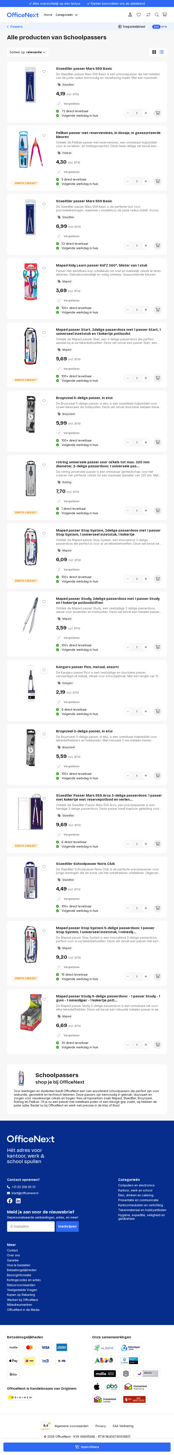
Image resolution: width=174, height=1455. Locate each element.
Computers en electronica (136, 1185)
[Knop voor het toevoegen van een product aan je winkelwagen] (157, 113)
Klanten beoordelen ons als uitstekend (118, 3)
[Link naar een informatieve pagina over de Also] (103, 1360)
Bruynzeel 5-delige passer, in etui (84, 398)
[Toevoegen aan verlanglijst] (44, 71)
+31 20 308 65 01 (23, 1187)
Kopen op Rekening (21, 1294)
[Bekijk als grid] (153, 52)
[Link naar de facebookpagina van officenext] (10, 1201)
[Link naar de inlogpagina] (130, 15)
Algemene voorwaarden (71, 1426)
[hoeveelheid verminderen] (127, 113)
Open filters (90, 1447)
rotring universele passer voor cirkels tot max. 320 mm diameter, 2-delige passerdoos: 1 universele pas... (103, 464)
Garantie (13, 1260)
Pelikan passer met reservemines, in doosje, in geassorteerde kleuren (108, 135)
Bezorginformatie (19, 1275)
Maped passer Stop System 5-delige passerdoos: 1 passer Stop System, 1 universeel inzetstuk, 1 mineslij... (105, 930)
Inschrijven (67, 1226)
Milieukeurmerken (19, 1304)
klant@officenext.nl (25, 1193)
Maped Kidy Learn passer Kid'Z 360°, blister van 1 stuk (101, 265)
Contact (12, 1250)
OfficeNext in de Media (23, 1309)
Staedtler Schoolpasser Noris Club (85, 864)
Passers (16, 27)
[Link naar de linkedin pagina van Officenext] (19, 1201)
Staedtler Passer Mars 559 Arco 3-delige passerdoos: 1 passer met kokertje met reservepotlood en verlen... (109, 797)
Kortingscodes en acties (24, 1280)
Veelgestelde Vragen (22, 1290)
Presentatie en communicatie (138, 1200)
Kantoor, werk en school (135, 1190)
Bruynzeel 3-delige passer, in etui (84, 731)
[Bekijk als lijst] (162, 52)
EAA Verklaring (123, 1426)
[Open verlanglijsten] (138, 15)
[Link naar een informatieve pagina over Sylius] (126, 1373)
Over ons (13, 1255)
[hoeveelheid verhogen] (145, 113)
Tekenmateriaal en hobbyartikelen (142, 1210)
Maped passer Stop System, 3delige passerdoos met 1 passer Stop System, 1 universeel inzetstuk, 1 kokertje (108, 532)
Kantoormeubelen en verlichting (140, 1205)
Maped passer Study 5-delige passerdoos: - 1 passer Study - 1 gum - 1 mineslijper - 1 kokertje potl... (108, 998)
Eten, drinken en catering (135, 1195)
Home (48, 15)
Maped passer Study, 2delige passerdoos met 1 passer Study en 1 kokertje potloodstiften (108, 601)
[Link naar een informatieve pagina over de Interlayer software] (130, 1347)
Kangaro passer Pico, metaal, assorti (87, 667)
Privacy (100, 1426)
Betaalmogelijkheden (21, 1270)
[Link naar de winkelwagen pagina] (164, 15)
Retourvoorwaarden (21, 1285)
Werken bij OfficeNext (22, 1300)
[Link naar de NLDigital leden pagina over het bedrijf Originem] (103, 1347)
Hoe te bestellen (18, 1265)
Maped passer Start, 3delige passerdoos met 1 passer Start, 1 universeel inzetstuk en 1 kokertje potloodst (108, 332)
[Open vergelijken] (148, 15)
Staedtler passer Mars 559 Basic (84, 69)
